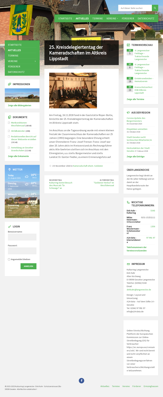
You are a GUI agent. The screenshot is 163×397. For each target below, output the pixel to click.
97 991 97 (150, 237)
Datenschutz (146, 18)
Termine (97, 18)
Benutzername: (15, 232)
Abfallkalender (18, 130)
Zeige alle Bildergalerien (19, 105)
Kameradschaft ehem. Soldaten (88, 165)
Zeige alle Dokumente (18, 156)
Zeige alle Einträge (136, 156)
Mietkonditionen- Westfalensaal (19, 124)
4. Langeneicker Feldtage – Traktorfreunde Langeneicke (142, 55)
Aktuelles (82, 18)
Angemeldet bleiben (20, 259)
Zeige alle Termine (135, 99)
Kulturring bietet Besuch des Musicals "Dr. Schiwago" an (60, 185)
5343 (153, 210)
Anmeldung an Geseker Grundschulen (22, 149)
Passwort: (12, 245)
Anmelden (28, 266)
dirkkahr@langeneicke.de (139, 289)
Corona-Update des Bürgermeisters (136, 119)
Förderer (128, 18)
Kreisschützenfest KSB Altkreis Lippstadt (143, 90)
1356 (153, 226)
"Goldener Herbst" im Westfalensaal (104, 184)
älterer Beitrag (107, 180)
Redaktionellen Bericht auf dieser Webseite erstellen (23, 138)
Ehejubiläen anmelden (137, 129)
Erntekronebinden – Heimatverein (144, 80)
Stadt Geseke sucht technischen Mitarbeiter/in (139, 138)
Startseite (65, 18)
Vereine (111, 18)
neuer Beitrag (55, 180)
